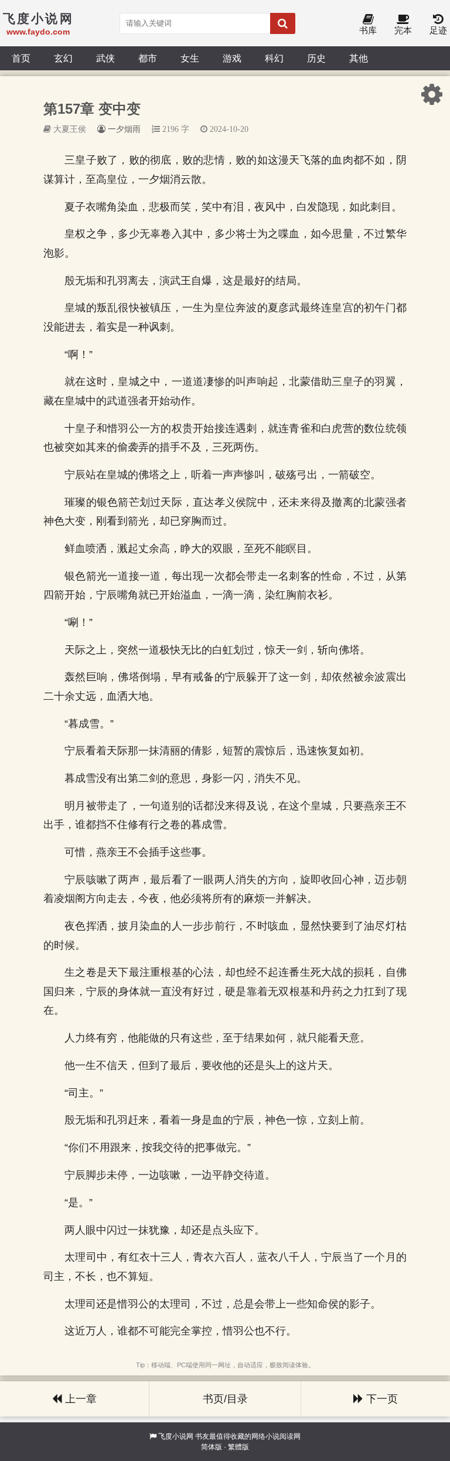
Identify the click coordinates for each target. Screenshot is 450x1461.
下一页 (380, 1399)
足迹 (438, 30)
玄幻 (63, 58)
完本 (403, 30)
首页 (21, 58)
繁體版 (238, 1447)
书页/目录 (225, 1399)
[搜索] (282, 23)
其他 (358, 58)
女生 (189, 58)
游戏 (232, 58)
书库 (368, 30)
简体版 (211, 1447)
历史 (316, 58)
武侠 (105, 58)
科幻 (274, 58)
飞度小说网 (175, 1436)
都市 (147, 58)
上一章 (79, 1399)
